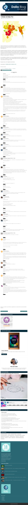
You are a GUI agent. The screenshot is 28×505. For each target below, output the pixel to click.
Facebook (9, 68)
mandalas (17, 436)
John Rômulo (5, 176)
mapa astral (22, 436)
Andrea (4, 86)
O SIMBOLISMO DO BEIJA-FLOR (10, 64)
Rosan (4, 266)
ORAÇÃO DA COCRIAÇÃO (8, 465)
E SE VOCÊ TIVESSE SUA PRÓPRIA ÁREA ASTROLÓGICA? (10, 373)
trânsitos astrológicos (20, 437)
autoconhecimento (4, 435)
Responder (4, 94)
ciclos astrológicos (18, 435)
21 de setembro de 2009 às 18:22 (7, 186)
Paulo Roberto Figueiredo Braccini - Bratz (9, 158)
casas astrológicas (11, 435)
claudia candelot (5, 214)
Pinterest (14, 68)
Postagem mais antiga (24, 311)
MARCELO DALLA (5, 127)
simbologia (13, 437)
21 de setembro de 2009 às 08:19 (7, 81)
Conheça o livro (4, 354)
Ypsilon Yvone (5, 285)
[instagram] (14, 0)
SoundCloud (3, 500)
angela (4, 166)
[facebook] (13, 0)
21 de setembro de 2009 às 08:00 (7, 74)
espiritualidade (12, 436)
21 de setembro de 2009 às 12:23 (7, 167)
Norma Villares (5, 149)
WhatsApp (6, 68)
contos (23, 435)
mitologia (2, 437)
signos (10, 437)
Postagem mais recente (4, 311)
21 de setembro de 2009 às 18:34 (7, 191)
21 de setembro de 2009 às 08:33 (7, 87)
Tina (3, 275)
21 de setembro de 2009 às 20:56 (7, 210)
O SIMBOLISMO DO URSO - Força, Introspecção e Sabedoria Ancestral (15, 468)
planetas (6, 437)
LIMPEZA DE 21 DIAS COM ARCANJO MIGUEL (11, 471)
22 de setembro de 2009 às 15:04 (7, 239)
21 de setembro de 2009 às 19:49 (7, 197)
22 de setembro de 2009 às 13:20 (7, 228)
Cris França (4, 262)
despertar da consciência (5, 436)
